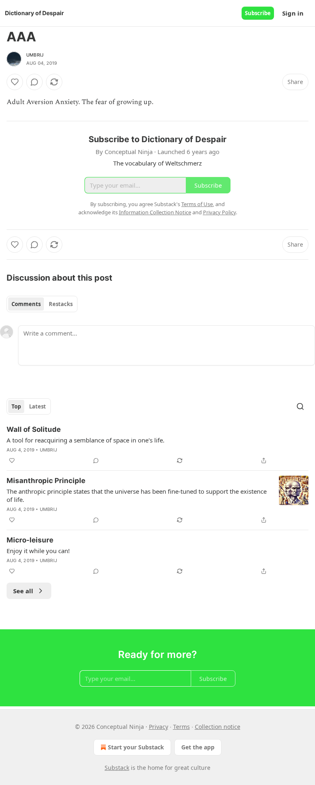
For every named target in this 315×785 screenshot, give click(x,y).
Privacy (158, 727)
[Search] (300, 406)
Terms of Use (197, 204)
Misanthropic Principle (46, 480)
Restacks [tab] (61, 304)
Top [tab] (16, 406)
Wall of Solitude (34, 429)
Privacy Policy (219, 212)
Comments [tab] (26, 304)
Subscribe (258, 13)
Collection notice (217, 727)
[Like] (15, 82)
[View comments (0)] (34, 82)
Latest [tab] (37, 406)
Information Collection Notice (155, 212)
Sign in (293, 13)
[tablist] (42, 304)
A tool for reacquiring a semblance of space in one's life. (85, 440)
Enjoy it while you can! (38, 551)
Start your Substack (136, 747)
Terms (181, 727)
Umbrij (34, 55)
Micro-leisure (30, 540)
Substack (117, 767)
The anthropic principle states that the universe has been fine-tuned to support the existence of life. (137, 495)
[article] (157, 444)
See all (23, 591)
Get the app (198, 747)
